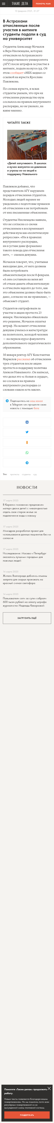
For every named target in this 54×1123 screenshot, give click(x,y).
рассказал (23, 359)
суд (35, 474)
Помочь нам (43, 3)
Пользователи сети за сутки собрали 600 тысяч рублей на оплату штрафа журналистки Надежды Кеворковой (25, 601)
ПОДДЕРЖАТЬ (27, 1115)
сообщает (17, 73)
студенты (26, 474)
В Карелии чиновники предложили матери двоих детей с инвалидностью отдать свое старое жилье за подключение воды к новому (25, 510)
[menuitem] (3, 3)
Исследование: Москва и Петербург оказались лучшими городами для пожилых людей (24, 556)
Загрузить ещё (27, 618)
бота (36, 408)
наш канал (36, 401)
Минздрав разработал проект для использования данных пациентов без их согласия (27, 534)
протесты (14, 474)
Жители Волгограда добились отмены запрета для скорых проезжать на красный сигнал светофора (25, 579)
